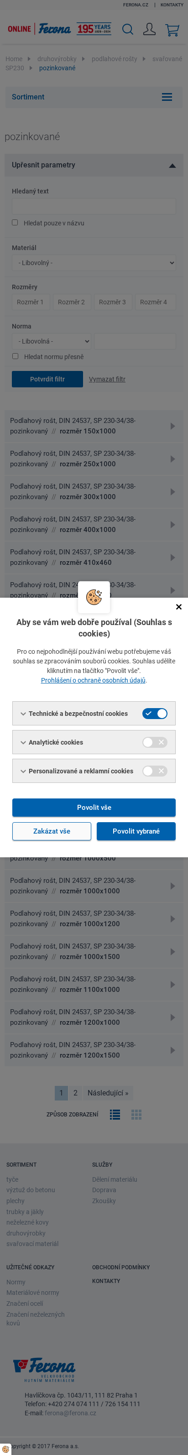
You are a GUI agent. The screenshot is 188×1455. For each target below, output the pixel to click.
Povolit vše (94, 807)
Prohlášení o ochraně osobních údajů (93, 680)
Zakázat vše (51, 831)
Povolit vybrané (136, 831)
